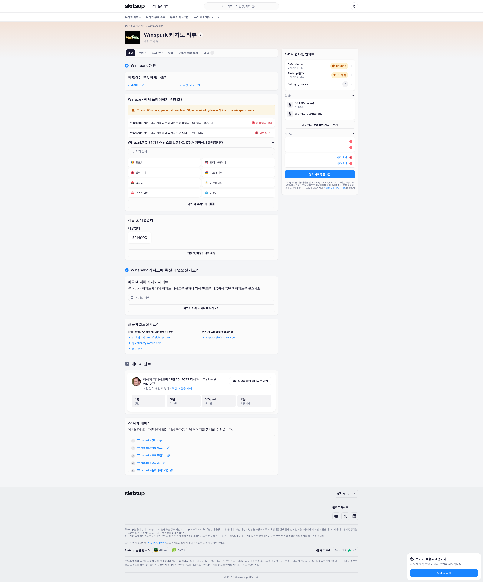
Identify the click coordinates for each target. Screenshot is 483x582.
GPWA (163, 550)
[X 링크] (345, 516)
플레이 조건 (138, 85)
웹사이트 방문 (317, 174)
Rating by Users (298, 84)
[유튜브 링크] (336, 516)
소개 (153, 6)
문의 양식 (137, 348)
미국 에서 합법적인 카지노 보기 (319, 124)
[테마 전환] (354, 6)
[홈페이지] (135, 6)
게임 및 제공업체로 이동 (201, 253)
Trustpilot (345, 550)
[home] (126, 26)
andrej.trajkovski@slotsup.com (151, 337)
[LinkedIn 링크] (354, 516)
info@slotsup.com (156, 542)
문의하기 (163, 6)
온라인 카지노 (138, 26)
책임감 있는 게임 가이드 (335, 187)
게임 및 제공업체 (190, 85)
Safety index (296, 64)
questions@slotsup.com (146, 343)
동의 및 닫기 (444, 572)
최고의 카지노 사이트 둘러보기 (201, 308)
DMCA (181, 550)
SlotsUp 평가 (296, 73)
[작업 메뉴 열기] (200, 34)
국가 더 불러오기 (201, 204)
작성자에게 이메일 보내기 (253, 380)
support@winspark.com (220, 337)
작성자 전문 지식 (182, 388)
